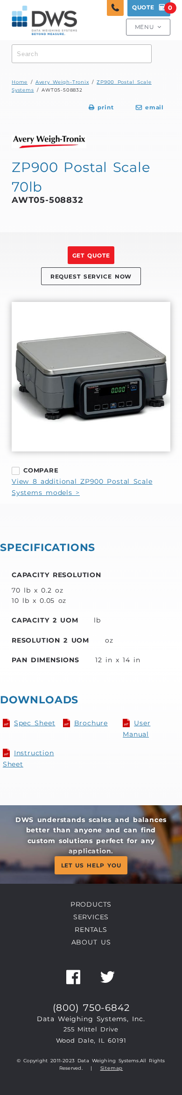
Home (20, 82)
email (150, 107)
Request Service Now (91, 276)
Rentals (91, 929)
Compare (41, 470)
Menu (148, 27)
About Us (91, 942)
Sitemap (111, 1068)
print (101, 107)
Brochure (91, 723)
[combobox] (82, 53)
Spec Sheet (35, 723)
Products (91, 904)
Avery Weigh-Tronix (62, 82)
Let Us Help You (91, 865)
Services (91, 917)
